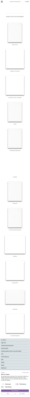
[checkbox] (2, 384)
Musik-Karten (4, 348)
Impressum (3, 368)
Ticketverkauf (5, 356)
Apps (2, 354)
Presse (2, 362)
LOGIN (27, 1)
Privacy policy (25, 372)
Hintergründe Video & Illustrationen (11, 351)
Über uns (3, 342)
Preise (2, 365)
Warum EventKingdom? (7, 345)
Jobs (2, 359)
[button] (3, 373)
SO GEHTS (3, 340)
